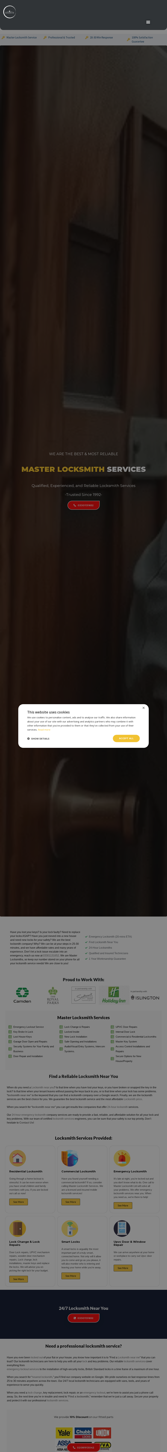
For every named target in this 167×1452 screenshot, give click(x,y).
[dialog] (83, 726)
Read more (44, 729)
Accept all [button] (126, 738)
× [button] (143, 708)
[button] (148, 22)
